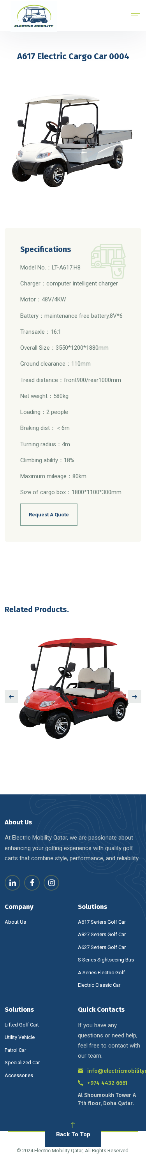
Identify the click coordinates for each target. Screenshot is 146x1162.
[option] (73, 687)
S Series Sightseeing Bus (106, 960)
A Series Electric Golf (101, 972)
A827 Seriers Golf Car (102, 934)
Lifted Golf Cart (22, 1025)
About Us (15, 922)
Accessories (19, 1075)
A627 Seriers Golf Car (102, 947)
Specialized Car (22, 1062)
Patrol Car (15, 1050)
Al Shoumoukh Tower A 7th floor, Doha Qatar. (107, 1099)
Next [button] (134, 696)
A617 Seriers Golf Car (102, 922)
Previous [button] (11, 696)
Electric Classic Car (99, 985)
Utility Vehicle (20, 1037)
